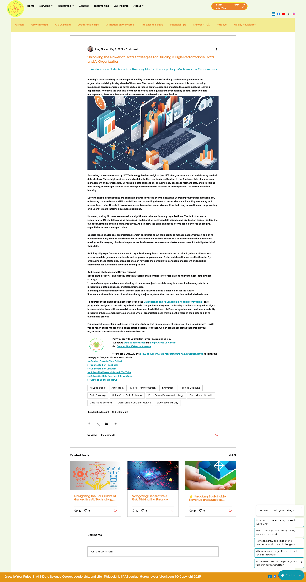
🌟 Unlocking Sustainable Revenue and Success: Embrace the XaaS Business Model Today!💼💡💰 (209, 498)
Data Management (101, 403)
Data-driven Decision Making (134, 403)
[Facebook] (278, 14)
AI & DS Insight (63, 25)
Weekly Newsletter (245, 25)
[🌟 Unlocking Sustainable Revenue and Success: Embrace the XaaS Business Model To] (210, 475)
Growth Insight (39, 25)
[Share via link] (115, 424)
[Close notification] (300, 508)
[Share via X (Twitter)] (98, 424)
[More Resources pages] (73, 6)
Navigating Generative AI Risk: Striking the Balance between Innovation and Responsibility (150, 497)
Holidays (221, 25)
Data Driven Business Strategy (165, 395)
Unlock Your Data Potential (127, 395)
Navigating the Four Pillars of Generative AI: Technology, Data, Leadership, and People (95, 497)
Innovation (168, 388)
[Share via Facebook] (89, 424)
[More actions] (216, 49)
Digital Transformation (143, 388)
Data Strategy (98, 395)
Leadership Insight (88, 25)
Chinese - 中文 (201, 25)
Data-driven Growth (200, 395)
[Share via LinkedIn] (106, 424)
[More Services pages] (52, 6)
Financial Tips (178, 25)
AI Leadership (98, 388)
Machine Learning (190, 388)
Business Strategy (167, 403)
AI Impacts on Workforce (120, 25)
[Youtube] (283, 14)
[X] (288, 14)
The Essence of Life (152, 25)
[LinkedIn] (273, 14)
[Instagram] (293, 14)
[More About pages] (143, 6)
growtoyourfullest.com (158, 576)
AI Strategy (118, 388)
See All (232, 454)
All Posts (19, 25)
